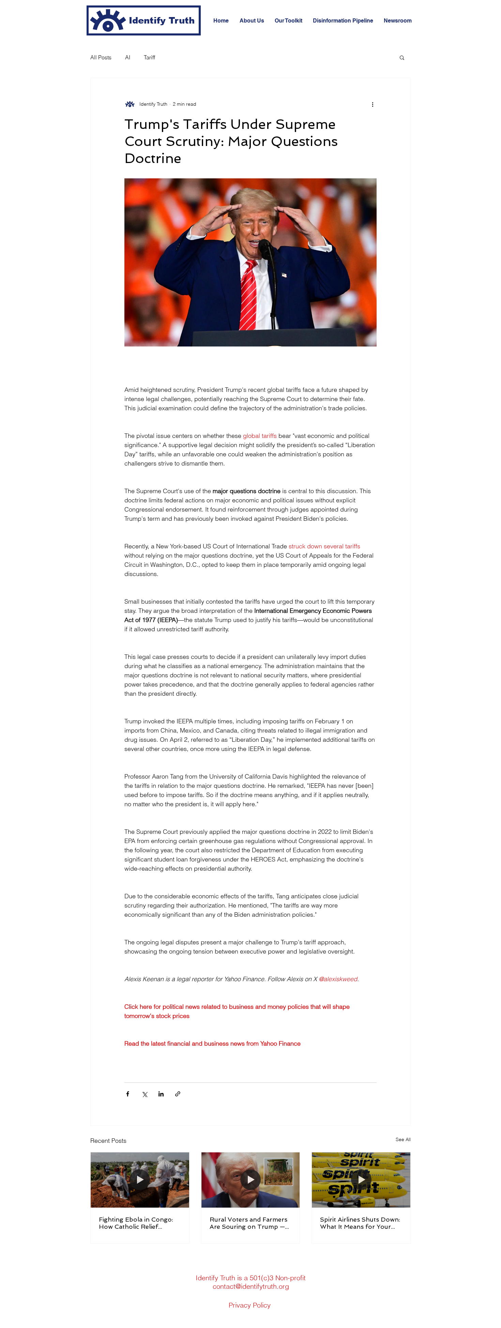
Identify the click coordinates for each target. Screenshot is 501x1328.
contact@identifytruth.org (251, 1286)
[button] (402, 57)
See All (403, 1139)
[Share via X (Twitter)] (144, 1094)
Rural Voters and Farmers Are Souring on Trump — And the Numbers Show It (249, 1223)
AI (127, 57)
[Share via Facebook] (127, 1094)
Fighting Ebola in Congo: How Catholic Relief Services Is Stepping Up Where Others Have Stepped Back (136, 1223)
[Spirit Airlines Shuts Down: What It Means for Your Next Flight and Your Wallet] (361, 1180)
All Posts (100, 57)
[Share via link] (177, 1094)
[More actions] (372, 104)
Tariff (149, 57)
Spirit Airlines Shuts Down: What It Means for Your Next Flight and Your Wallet (360, 1223)
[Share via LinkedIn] (161, 1094)
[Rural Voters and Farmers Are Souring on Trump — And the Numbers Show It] (250, 1180)
